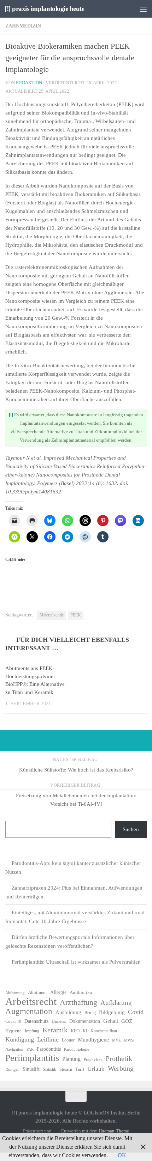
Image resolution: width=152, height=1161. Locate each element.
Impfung (32, 1030)
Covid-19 (13, 1021)
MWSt (129, 1040)
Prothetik (119, 1058)
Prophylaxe (93, 1060)
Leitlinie (48, 1039)
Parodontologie (76, 1049)
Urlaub (96, 1068)
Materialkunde (52, 615)
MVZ (116, 1040)
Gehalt (110, 1021)
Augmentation (28, 1011)
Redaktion (29, 82)
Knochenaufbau (103, 1030)
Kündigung (19, 1039)
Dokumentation (84, 1021)
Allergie (58, 992)
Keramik (55, 1030)
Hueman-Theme (114, 1131)
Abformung (15, 993)
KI (85, 1030)
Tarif (79, 1069)
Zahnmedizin (23, 26)
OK (122, 1155)
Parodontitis (49, 1049)
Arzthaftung (78, 1002)
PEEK (75, 615)
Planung (71, 1059)
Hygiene (13, 1030)
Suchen (131, 829)
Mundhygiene (93, 1040)
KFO (75, 1030)
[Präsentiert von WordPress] (55, 1131)
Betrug (90, 1012)
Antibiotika (81, 992)
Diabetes (59, 1021)
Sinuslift (31, 1069)
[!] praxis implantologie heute (44, 8)
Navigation (14, 1049)
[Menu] (143, 9)
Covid (136, 1011)
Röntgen (12, 1069)
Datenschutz (36, 1021)
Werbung (121, 1068)
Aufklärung (116, 1002)
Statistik (49, 1069)
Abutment (37, 992)
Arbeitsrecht (31, 1001)
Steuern (65, 1069)
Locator (68, 1040)
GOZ (126, 1021)
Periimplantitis (32, 1058)
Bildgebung (112, 1012)
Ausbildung (68, 1012)
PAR (30, 1049)
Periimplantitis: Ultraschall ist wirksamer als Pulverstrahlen (76, 962)
